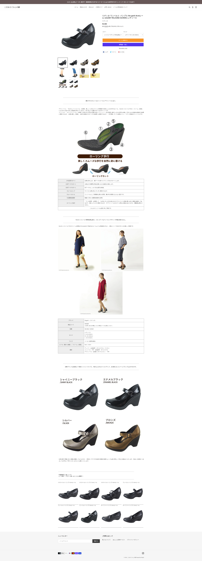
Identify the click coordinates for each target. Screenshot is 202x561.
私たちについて (106, 540)
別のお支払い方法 (123, 48)
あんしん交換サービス (119, 540)
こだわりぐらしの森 (12, 7)
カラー (104, 32)
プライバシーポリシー (133, 540)
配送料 (106, 26)
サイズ (125, 32)
